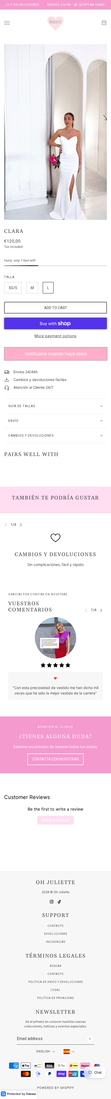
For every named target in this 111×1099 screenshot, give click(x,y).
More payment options (56, 336)
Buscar (55, 966)
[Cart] (104, 23)
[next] (21, 525)
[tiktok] (59, 901)
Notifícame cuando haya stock (56, 353)
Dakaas (31, 1094)
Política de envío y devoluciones (55, 982)
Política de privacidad (55, 998)
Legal (55, 990)
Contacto (55, 925)
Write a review (55, 820)
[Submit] (89, 1038)
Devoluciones (55, 933)
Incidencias (55, 941)
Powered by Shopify (55, 1088)
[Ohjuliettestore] (55, 23)
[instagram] (52, 901)
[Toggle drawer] (7, 23)
